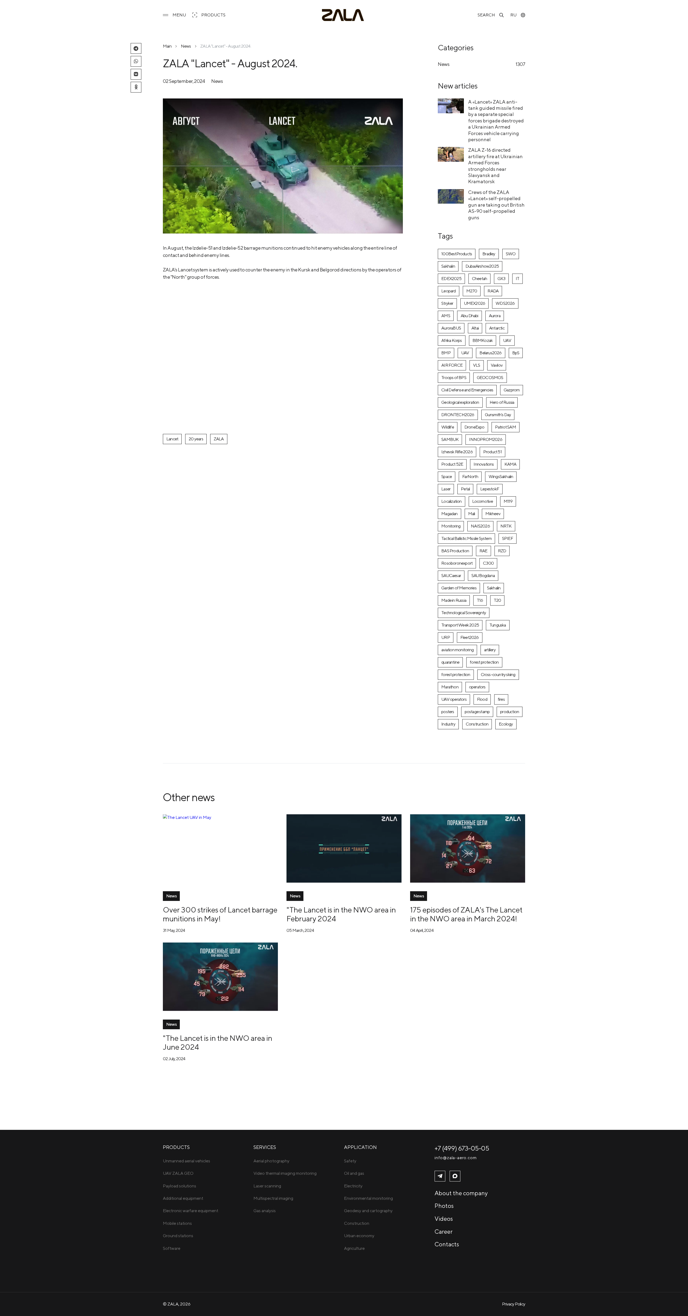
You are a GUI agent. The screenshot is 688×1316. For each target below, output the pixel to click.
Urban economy (359, 1235)
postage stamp (477, 711)
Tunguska (497, 625)
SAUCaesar (451, 575)
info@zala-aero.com (455, 1158)
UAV (507, 340)
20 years (196, 438)
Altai (475, 328)
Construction (477, 724)
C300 (488, 563)
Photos (444, 1205)
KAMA (510, 464)
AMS (445, 315)
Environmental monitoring (368, 1198)
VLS (476, 365)
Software (171, 1248)
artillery (490, 649)
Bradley (488, 253)
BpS (515, 352)
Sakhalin (448, 266)
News (186, 46)
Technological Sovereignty (463, 612)
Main (167, 46)
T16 (480, 600)
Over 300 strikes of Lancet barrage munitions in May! (220, 914)
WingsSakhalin (501, 476)
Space (446, 476)
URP (445, 637)
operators (477, 686)
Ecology (506, 724)
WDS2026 (505, 303)
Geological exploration (460, 402)
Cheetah (479, 278)
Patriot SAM (505, 427)
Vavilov (497, 365)
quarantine (450, 662)
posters (447, 711)
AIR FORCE (452, 365)
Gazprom (511, 389)
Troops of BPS (453, 377)
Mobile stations (177, 1223)
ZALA (219, 438)
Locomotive (482, 501)
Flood (482, 699)
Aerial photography (271, 1160)
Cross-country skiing (498, 674)
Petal (465, 488)
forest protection (484, 662)
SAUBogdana (483, 575)
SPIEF (507, 538)
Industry (448, 724)
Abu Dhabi (469, 315)
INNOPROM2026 (485, 439)
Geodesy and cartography (368, 1210)
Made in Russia (453, 600)
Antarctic (496, 328)
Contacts (447, 1244)
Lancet (172, 438)
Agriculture (354, 1248)
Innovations (484, 464)
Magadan (449, 513)
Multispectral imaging (273, 1198)
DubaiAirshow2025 (482, 266)
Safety (350, 1160)
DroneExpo (474, 427)
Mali (471, 513)
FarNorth (470, 476)
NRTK (506, 526)
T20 (497, 600)
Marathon (449, 686)
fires (501, 699)
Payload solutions (179, 1185)
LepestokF (489, 488)
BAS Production (455, 550)
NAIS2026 (480, 526)
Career (444, 1231)
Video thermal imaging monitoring (285, 1173)
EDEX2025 (451, 278)
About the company (461, 1193)
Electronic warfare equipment (190, 1210)
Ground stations (178, 1235)
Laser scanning (267, 1185)
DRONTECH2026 (457, 414)
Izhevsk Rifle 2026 (457, 451)
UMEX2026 (474, 303)
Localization (451, 501)
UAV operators (454, 699)
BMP (446, 352)
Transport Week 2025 (460, 625)
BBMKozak (482, 340)
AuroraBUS (451, 328)
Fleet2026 (469, 637)
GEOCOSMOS (490, 377)
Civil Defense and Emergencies (467, 389)
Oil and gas (354, 1173)
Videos (444, 1218)
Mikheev (492, 513)
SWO (511, 253)
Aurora (494, 315)
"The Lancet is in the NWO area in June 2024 (217, 1042)
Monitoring (450, 526)
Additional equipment (183, 1198)
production (509, 711)
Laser (445, 488)
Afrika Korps (451, 340)
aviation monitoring (457, 649)
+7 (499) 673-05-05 (462, 1148)
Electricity (353, 1185)
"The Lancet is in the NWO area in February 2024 (341, 914)
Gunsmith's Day (498, 414)
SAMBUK (449, 439)
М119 (508, 501)
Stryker (447, 303)
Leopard (448, 290)
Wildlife (447, 427)
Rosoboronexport (456, 563)
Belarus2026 (490, 352)
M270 (471, 290)
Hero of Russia (502, 402)
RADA (493, 290)
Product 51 (492, 451)
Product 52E (452, 464)
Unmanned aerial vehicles (186, 1160)
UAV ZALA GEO (178, 1173)
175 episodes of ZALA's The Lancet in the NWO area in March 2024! (466, 914)
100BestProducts (456, 253)
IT (517, 278)
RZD (502, 550)
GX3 (501, 278)
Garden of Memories (458, 587)
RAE (483, 550)
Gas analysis (264, 1210)
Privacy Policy (513, 1304)
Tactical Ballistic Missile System (466, 538)
